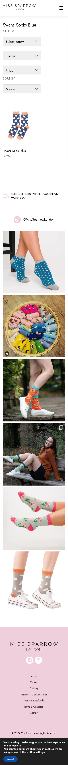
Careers (34, 682)
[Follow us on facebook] (29, 660)
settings (40, 752)
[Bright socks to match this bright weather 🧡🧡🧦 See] (34, 390)
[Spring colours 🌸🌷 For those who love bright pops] (34, 518)
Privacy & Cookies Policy (34, 694)
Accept (10, 759)
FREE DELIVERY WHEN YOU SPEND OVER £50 (34, 196)
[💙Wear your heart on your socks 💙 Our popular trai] (34, 262)
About (34, 676)
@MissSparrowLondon (38, 219)
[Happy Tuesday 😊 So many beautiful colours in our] (34, 454)
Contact (34, 713)
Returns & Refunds (34, 700)
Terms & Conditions (34, 707)
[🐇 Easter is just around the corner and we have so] (34, 582)
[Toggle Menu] (61, 8)
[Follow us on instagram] (38, 660)
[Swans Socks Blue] (19, 125)
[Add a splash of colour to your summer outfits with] (34, 326)
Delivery (34, 688)
